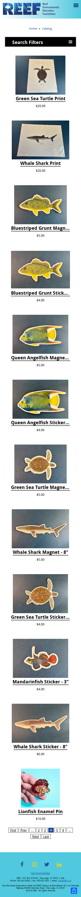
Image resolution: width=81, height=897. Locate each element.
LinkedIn (59, 866)
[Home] (31, 9)
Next (35, 836)
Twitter (47, 866)
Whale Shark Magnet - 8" (40, 552)
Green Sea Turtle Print (40, 98)
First (13, 830)
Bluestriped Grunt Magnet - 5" (40, 228)
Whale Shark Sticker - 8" (40, 747)
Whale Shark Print (40, 163)
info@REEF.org (64, 880)
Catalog (47, 28)
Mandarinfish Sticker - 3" (41, 682)
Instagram (34, 866)
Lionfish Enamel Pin (40, 811)
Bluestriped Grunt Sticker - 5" (40, 293)
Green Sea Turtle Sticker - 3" (40, 617)
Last (46, 836)
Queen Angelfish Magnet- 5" (40, 358)
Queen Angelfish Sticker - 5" (40, 423)
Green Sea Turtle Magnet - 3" (40, 487)
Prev (23, 830)
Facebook (22, 866)
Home (33, 28)
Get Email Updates (40, 873)
